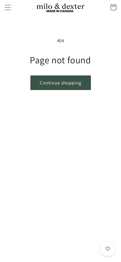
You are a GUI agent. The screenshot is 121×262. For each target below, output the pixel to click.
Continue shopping (61, 83)
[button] (8, 7)
